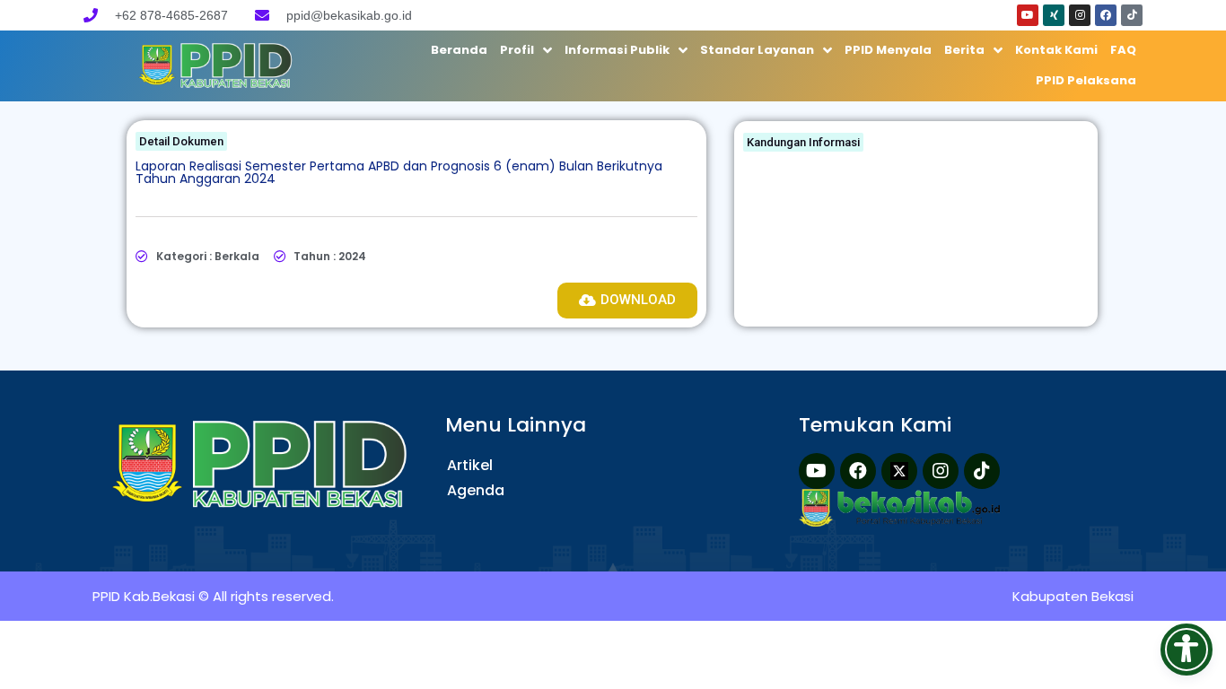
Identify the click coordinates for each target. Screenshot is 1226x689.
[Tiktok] (1132, 15)
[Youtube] (1027, 15)
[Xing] (1053, 15)
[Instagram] (1079, 15)
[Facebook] (1106, 15)
